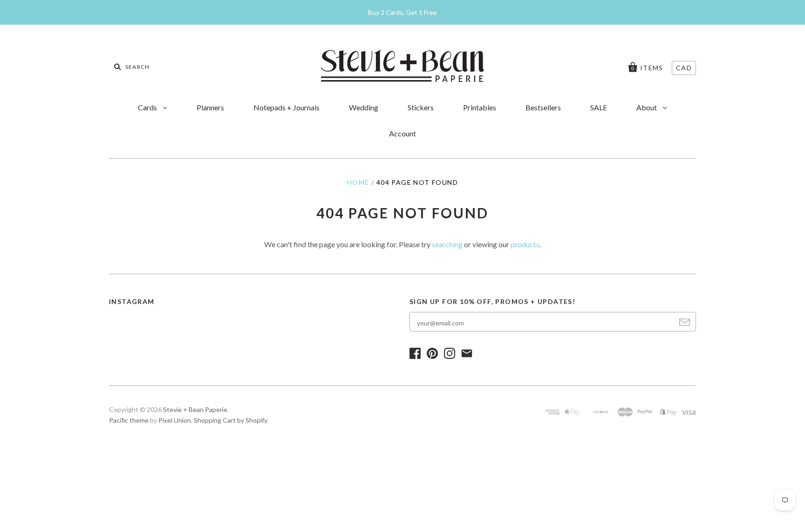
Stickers (421, 107)
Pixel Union (174, 420)
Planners (210, 107)
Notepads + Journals (286, 107)
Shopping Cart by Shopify (230, 420)
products (525, 244)
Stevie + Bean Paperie (195, 409)
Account (402, 133)
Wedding (363, 107)
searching (447, 244)
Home (358, 182)
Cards (148, 107)
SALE (598, 107)
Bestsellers (543, 107)
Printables (479, 107)
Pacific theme (129, 420)
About (647, 107)
